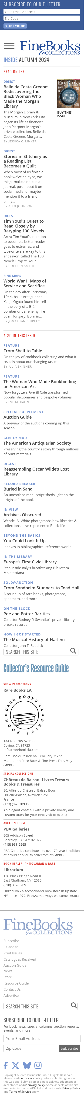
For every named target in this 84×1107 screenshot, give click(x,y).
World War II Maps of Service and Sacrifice (24, 283)
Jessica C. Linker (22, 141)
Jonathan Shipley (24, 321)
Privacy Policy (71, 1088)
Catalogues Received (19, 959)
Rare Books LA (17, 690)
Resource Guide (16, 983)
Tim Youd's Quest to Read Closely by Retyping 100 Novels (23, 226)
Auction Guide (14, 965)
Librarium (13, 869)
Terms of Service (20, 1092)
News (7, 971)
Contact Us (12, 989)
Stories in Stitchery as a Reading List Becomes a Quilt (25, 161)
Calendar (10, 947)
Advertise (11, 995)
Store (7, 977)
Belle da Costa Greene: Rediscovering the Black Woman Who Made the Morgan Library (25, 96)
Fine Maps (12, 275)
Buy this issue (64, 114)
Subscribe (11, 940)
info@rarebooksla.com (20, 750)
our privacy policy (31, 1078)
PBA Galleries (16, 829)
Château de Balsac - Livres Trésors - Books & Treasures (37, 782)
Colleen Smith (21, 266)
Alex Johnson (20, 206)
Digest (9, 81)
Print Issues (12, 953)
